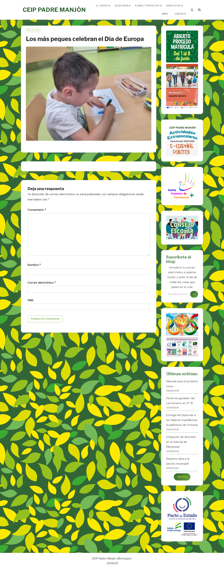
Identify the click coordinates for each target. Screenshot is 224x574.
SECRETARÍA (121, 5)
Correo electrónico (42, 283)
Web (31, 300)
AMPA (165, 14)
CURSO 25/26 (173, 5)
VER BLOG (182, 476)
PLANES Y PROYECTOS (147, 5)
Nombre (34, 265)
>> (194, 294)
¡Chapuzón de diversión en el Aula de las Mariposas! (181, 442)
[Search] (199, 10)
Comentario (37, 210)
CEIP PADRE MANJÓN (54, 9)
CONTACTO (180, 14)
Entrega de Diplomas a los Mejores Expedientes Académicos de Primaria (182, 420)
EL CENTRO (102, 5)
